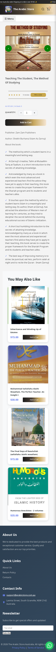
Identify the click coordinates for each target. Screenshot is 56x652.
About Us (7, 567)
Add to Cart (25, 122)
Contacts (7, 577)
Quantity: (10, 112)
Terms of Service (36, 647)
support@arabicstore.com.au (21, 595)
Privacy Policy (18, 647)
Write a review (38, 94)
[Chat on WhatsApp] (49, 645)
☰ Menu (9, 18)
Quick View (28, 314)
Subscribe (6, 633)
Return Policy (9, 572)
